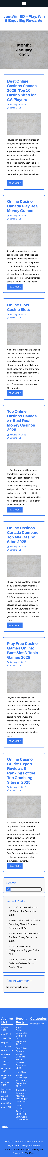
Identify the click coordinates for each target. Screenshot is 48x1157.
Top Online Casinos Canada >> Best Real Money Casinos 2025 (22, 420)
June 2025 (6, 1107)
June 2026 (6, 1038)
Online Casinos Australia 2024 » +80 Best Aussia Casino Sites (23, 963)
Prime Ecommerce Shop (16, 1149)
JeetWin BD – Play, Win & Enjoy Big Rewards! (24, 18)
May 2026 (6, 1042)
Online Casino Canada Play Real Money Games (23, 206)
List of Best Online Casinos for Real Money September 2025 (24, 937)
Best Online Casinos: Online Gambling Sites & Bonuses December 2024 (24, 924)
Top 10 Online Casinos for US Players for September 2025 (23, 911)
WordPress (30, 1153)
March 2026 (7, 1050)
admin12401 (15, 107)
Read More (15, 183)
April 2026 (6, 1046)
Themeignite (37, 1149)
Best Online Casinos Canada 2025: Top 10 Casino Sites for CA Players (22, 90)
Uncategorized (37, 1023)
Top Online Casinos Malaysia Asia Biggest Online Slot (24, 950)
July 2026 (6, 1034)
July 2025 (6, 1103)
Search (11, 883)
